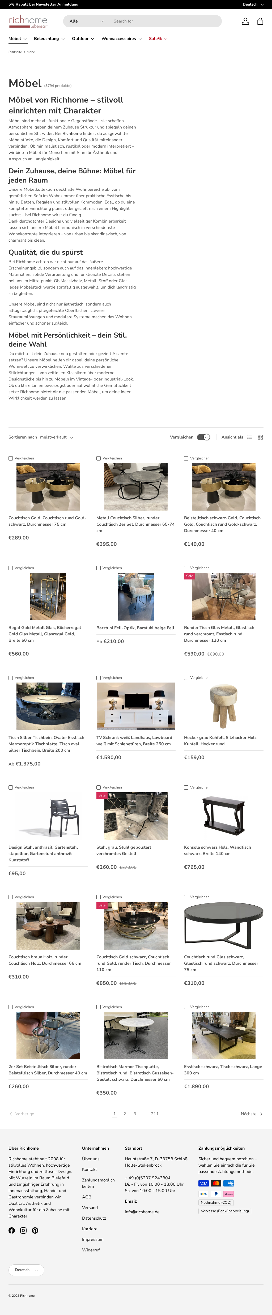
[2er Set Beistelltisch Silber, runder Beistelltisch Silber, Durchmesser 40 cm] (48, 1035)
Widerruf (91, 1250)
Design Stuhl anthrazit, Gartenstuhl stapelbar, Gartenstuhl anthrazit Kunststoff (43, 853)
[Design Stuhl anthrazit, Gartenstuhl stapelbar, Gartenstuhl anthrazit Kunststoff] (48, 816)
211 (155, 1114)
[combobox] (142, 21)
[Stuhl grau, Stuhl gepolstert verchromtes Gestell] (136, 816)
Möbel (31, 52)
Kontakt (89, 1169)
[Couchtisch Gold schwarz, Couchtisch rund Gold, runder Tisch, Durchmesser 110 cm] (136, 926)
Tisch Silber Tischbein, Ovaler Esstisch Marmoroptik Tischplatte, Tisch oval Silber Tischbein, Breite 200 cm (46, 744)
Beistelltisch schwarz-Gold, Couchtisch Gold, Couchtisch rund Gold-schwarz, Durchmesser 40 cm (222, 524)
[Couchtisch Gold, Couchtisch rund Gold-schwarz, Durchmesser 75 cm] (48, 487)
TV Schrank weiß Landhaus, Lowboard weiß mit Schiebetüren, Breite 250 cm (134, 741)
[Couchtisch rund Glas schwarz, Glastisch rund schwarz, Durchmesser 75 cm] (224, 926)
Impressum (93, 1239)
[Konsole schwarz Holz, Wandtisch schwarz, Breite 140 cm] (224, 816)
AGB (86, 1197)
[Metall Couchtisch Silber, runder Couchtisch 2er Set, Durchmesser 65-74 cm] (136, 487)
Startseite (15, 52)
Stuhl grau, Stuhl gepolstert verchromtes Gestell (123, 850)
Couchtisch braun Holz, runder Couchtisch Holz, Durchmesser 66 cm (44, 960)
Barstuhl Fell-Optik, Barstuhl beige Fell (135, 628)
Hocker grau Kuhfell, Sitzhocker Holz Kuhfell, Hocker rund (220, 741)
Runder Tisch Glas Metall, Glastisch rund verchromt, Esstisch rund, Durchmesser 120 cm (219, 634)
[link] (59, 1114)
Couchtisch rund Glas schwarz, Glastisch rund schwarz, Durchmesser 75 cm (221, 963)
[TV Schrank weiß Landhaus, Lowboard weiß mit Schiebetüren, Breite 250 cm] (136, 706)
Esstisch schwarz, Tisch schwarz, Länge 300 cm (223, 1070)
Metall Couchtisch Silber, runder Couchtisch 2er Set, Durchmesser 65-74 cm (135, 524)
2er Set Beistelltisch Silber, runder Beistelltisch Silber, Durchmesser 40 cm (47, 1070)
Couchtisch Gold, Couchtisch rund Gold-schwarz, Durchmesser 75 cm (47, 521)
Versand (90, 1208)
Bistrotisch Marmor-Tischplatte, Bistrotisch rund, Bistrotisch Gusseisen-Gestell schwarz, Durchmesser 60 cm (135, 1073)
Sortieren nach (22, 437)
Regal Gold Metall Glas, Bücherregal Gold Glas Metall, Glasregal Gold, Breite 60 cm (44, 634)
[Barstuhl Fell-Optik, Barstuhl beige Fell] (136, 596)
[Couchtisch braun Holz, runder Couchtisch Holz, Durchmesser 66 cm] (48, 926)
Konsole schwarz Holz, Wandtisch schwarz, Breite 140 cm (217, 850)
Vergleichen (181, 437)
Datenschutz (94, 1218)
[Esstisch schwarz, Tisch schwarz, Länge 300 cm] (224, 1035)
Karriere (89, 1229)
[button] (260, 21)
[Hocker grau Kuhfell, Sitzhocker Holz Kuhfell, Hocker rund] (224, 706)
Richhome (27, 1296)
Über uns (91, 1159)
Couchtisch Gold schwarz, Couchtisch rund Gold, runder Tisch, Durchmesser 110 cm (133, 963)
